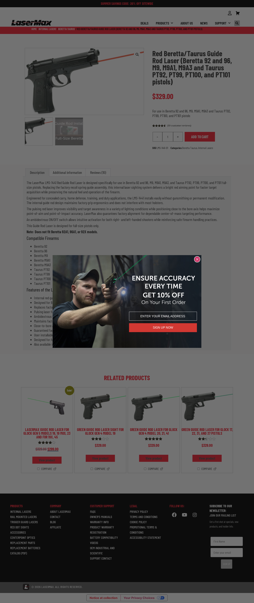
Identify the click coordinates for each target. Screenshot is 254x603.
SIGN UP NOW (163, 327)
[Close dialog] (197, 259)
